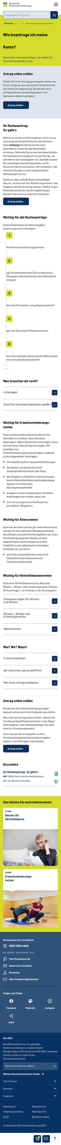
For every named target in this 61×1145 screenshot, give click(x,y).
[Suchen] (54, 15)
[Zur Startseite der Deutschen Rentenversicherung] (17, 4)
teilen (11, 1022)
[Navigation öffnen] (56, 4)
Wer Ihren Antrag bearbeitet (21, 682)
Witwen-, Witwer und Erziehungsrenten (16, 615)
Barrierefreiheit (40, 1116)
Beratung (14, 972)
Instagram (50, 1008)
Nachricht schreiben (20, 965)
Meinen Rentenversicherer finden (22, 1073)
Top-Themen (10, 1081)
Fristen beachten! (14, 658)
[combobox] (26, 15)
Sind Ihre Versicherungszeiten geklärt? (27, 404)
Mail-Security (39, 1111)
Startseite (8, 23)
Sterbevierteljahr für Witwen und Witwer (21, 600)
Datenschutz (39, 1106)
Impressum (9, 1106)
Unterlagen (10, 392)
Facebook (11, 1008)
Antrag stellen (15, 105)
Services (8, 1088)
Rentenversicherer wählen (19, 1065)
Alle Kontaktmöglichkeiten (24, 979)
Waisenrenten (12, 628)
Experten (8, 1096)
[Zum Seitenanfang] (55, 1139)
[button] (46, 1139)
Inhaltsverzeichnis (13, 1111)
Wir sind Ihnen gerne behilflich (22, 670)
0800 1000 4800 (19, 946)
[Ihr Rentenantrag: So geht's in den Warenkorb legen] (54, 781)
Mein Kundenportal (19, 958)
